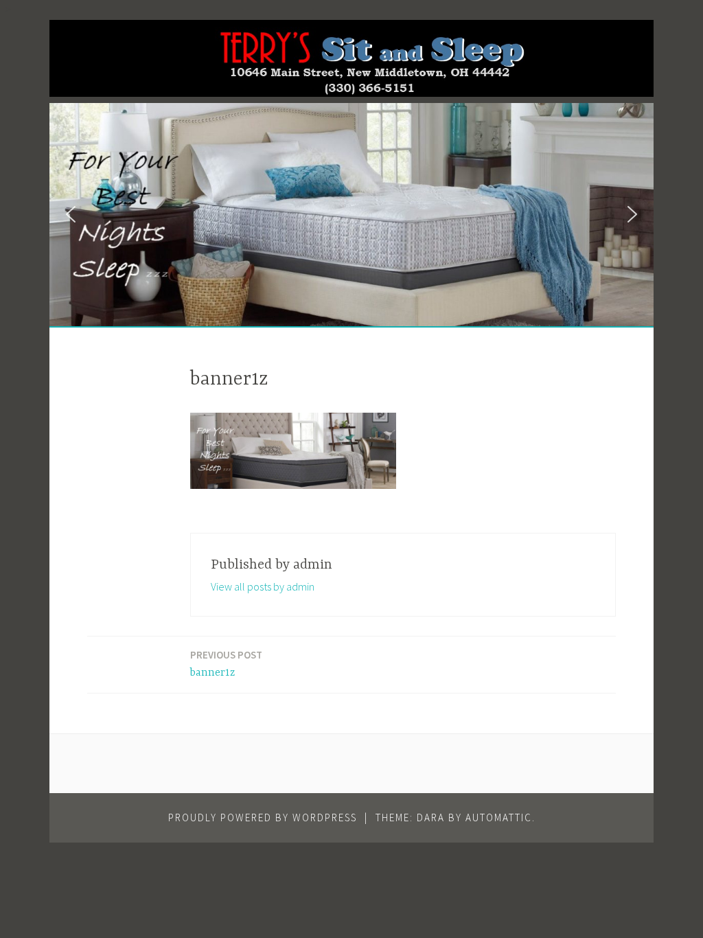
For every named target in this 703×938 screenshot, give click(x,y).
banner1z (226, 663)
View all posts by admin (262, 586)
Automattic (498, 817)
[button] (71, 214)
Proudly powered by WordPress (262, 817)
